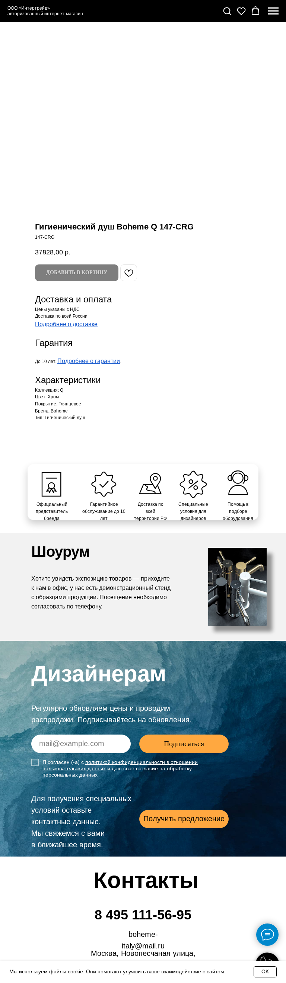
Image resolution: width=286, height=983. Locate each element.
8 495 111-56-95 (143, 914)
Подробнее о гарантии (88, 361)
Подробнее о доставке (66, 324)
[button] (227, 10)
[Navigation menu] (273, 11)
